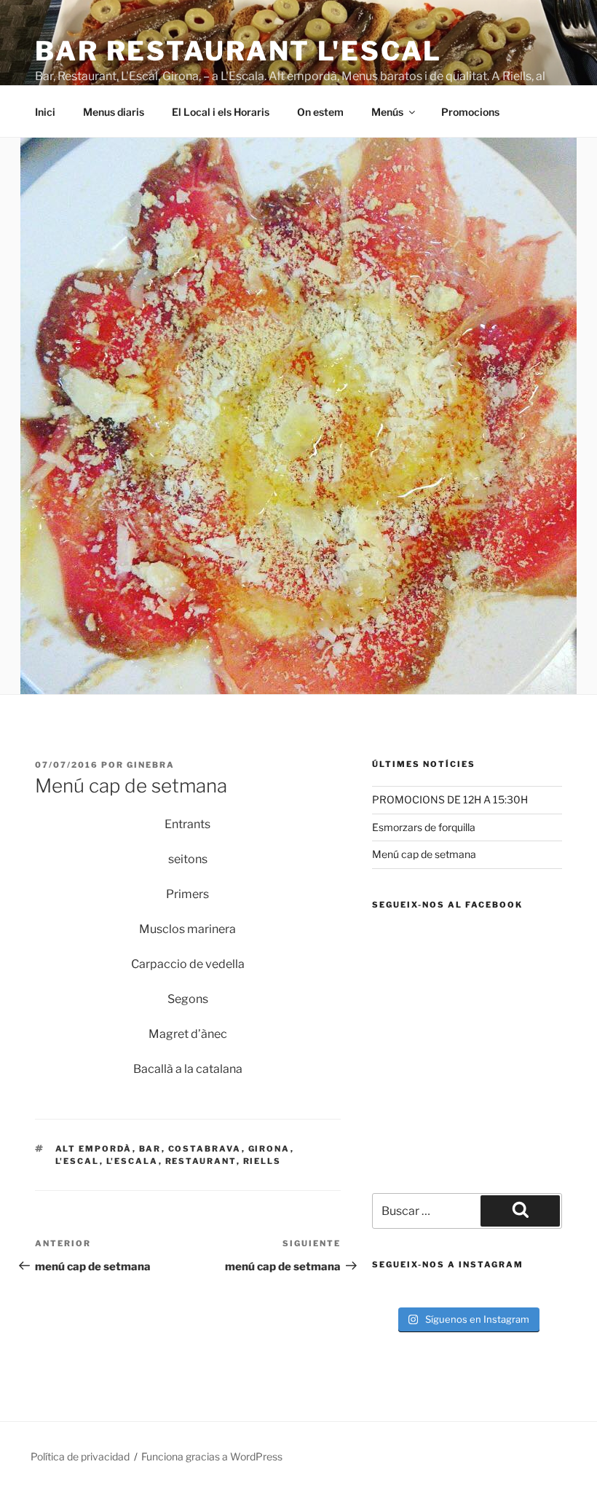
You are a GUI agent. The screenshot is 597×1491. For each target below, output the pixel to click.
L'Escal (77, 1161)
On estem (320, 112)
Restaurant (201, 1161)
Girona (269, 1149)
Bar (150, 1149)
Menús (387, 112)
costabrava (205, 1149)
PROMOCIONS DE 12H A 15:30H (450, 799)
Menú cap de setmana (424, 854)
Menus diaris (113, 112)
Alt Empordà (94, 1149)
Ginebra (151, 765)
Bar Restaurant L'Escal (238, 51)
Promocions (470, 112)
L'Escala (132, 1161)
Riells (262, 1161)
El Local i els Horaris (220, 112)
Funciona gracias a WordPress (211, 1456)
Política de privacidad (80, 1456)
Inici (45, 112)
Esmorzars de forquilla (423, 827)
